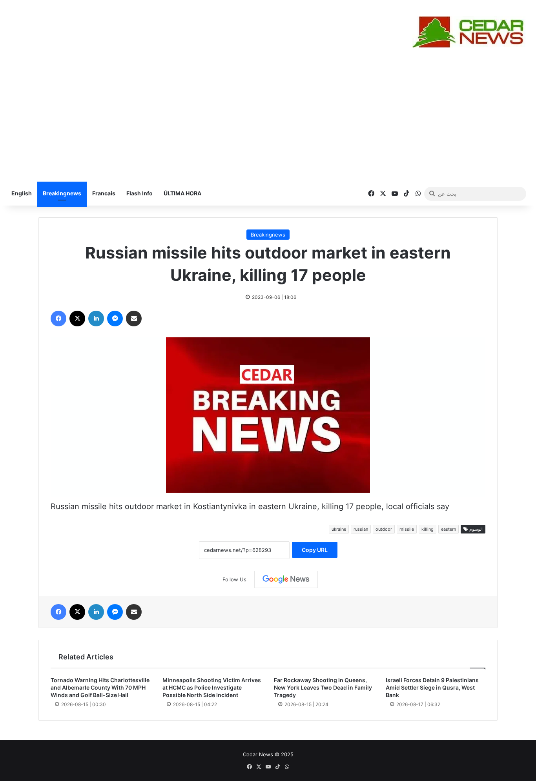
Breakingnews (62, 193)
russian (361, 529)
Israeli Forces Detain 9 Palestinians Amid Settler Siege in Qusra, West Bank (432, 687)
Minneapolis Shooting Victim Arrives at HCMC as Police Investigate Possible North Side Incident (211, 687)
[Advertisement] (268, 123)
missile (406, 529)
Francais (103, 193)
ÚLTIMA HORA (182, 193)
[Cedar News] (471, 32)
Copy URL (315, 549)
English (21, 193)
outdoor (384, 529)
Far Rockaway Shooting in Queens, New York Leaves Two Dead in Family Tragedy (323, 687)
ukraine (339, 529)
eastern (448, 529)
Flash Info (139, 193)
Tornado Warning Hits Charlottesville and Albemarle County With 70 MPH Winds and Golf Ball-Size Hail (100, 687)
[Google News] (286, 579)
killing (427, 529)
